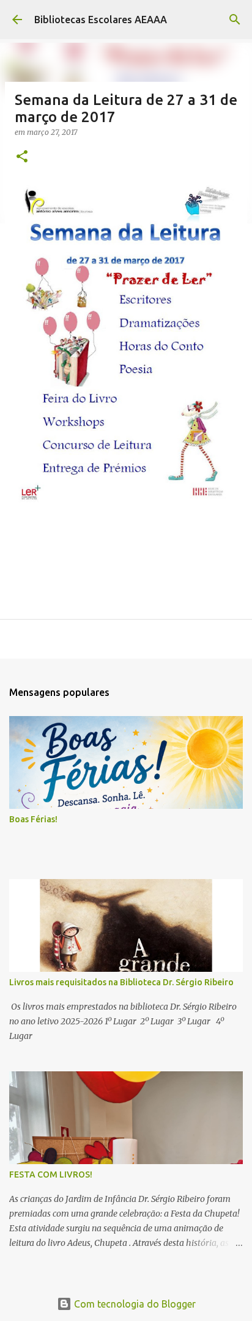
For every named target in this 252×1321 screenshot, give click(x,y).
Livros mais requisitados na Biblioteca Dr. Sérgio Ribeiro (121, 982)
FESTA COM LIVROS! (50, 1174)
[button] (22, 157)
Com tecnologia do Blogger (134, 1303)
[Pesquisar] (235, 19)
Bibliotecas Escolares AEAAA (100, 19)
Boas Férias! (33, 819)
